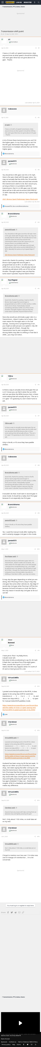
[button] (2, 2)
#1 (39, 48)
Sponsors (4, 1042)
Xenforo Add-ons (11, 1035)
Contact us (12, 1042)
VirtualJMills (13, 678)
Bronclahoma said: (11, 296)
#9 (39, 513)
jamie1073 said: (10, 230)
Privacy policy (6, 1044)
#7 (39, 416)
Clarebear (12, 722)
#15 (38, 836)
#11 (39, 650)
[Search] (39, 2)
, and (16, 206)
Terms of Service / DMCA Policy (28, 1042)
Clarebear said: (10, 808)
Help (13, 1044)
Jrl (3, 34)
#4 (39, 222)
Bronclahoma (14, 214)
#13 (38, 730)
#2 (39, 117)
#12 (38, 686)
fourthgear (13, 280)
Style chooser (5, 1039)
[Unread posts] (35, 2)
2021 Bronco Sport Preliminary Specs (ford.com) (20, 199)
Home (19, 1044)
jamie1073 (12, 161)
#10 (38, 549)
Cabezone (12, 109)
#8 (39, 465)
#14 (38, 800)
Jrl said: (7, 125)
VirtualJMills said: (11, 738)
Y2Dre (10, 376)
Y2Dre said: (9, 423)
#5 (39, 288)
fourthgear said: (10, 556)
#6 (39, 385)
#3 (39, 170)
